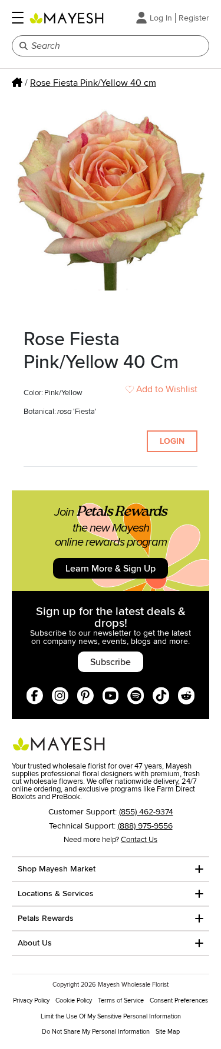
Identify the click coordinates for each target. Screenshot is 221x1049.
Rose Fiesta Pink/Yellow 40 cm (93, 83)
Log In (161, 18)
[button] (18, 18)
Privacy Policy (31, 1000)
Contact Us (139, 839)
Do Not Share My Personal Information (96, 1031)
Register (194, 18)
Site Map (168, 1031)
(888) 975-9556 (145, 826)
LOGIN (172, 441)
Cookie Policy (73, 1000)
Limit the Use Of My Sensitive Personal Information (111, 1016)
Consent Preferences (179, 1000)
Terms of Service (121, 1000)
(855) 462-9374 (146, 812)
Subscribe (110, 662)
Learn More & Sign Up (110, 568)
